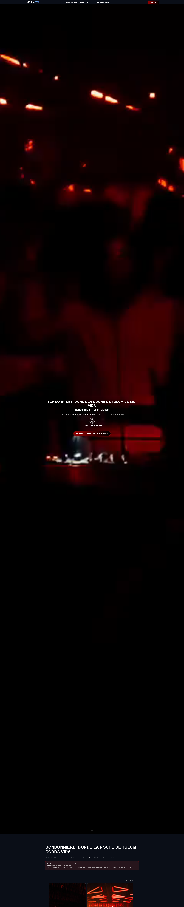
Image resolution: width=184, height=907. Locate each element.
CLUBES (82, 2)
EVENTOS (90, 2)
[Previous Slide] (122, 880)
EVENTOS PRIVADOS (102, 2)
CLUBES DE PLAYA (71, 2)
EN (138, 2)
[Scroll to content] (92, 831)
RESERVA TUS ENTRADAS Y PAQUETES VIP (92, 433)
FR (145, 2)
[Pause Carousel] (131, 880)
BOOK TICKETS (153, 2)
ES (141, 2)
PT (143, 2)
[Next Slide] (126, 880)
